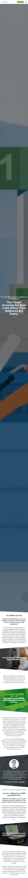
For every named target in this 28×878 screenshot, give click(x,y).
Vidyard (22, 782)
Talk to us (20, 1)
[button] (26, 2)
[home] (4, 2)
